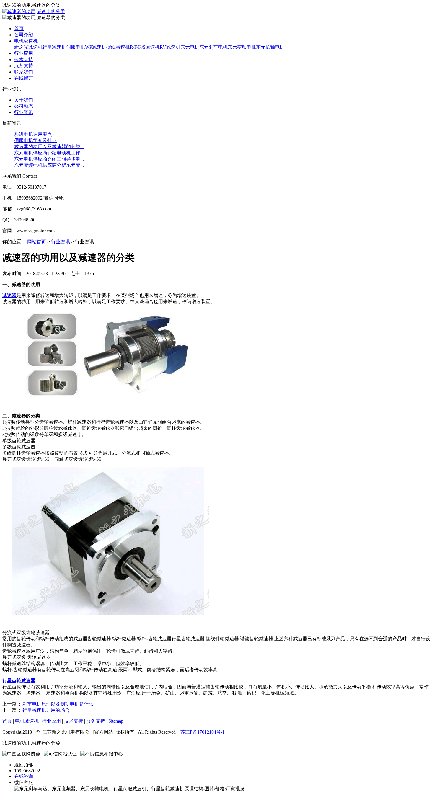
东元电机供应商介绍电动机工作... (49, 152)
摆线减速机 (118, 47)
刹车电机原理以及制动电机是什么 (57, 703)
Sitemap (115, 721)
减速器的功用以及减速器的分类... (49, 146)
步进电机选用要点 (33, 134)
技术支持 (23, 59)
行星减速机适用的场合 (46, 710)
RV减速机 (170, 47)
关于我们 (23, 99)
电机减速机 (26, 40)
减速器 (9, 295)
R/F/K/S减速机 (145, 47)
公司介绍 (23, 34)
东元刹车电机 (213, 47)
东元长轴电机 (270, 47)
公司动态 (23, 106)
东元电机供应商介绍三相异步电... (49, 158)
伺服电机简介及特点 (35, 140)
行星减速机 (54, 47)
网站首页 (36, 241)
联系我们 (23, 71)
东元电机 (189, 47)
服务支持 (23, 65)
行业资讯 (23, 112)
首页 (19, 28)
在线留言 (23, 78)
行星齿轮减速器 (18, 680)
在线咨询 (23, 776)
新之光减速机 (28, 47)
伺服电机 (75, 47)
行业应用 (23, 53)
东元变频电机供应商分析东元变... (49, 165)
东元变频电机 (242, 47)
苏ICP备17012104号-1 (202, 731)
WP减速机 (95, 47)
